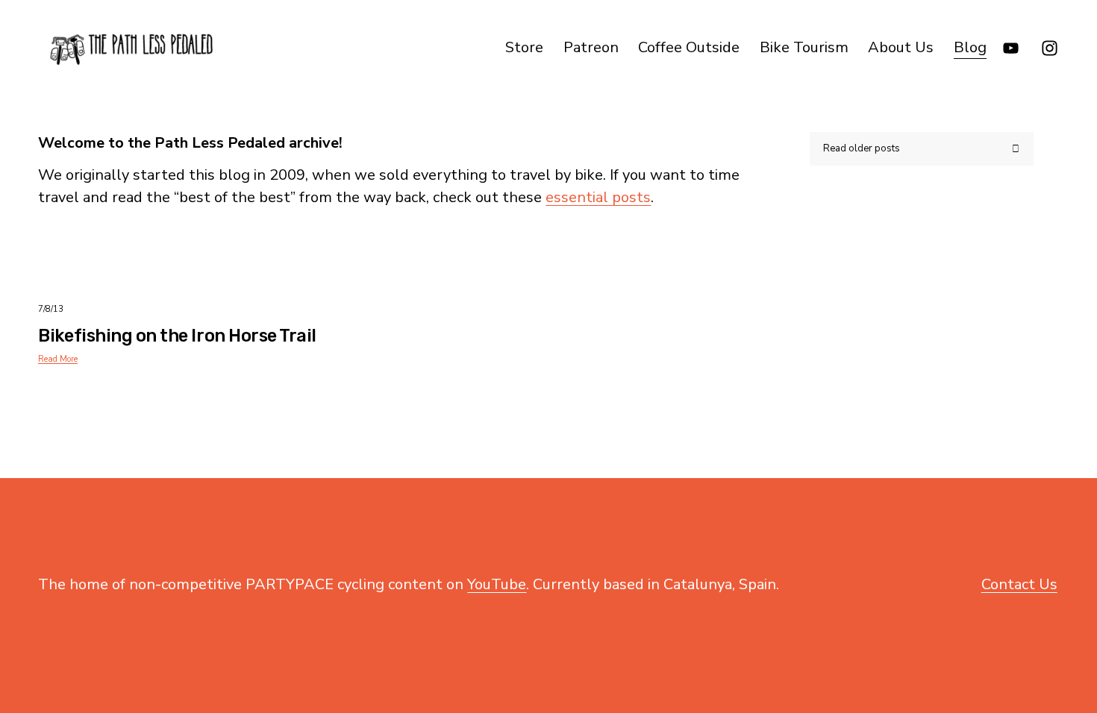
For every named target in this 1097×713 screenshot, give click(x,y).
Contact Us (1019, 584)
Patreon (591, 47)
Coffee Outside (689, 47)
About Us (901, 47)
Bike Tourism (804, 47)
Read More (58, 359)
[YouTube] (1010, 48)
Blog (970, 47)
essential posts (598, 197)
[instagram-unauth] (1049, 48)
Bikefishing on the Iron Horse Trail (177, 335)
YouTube (496, 584)
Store (524, 47)
